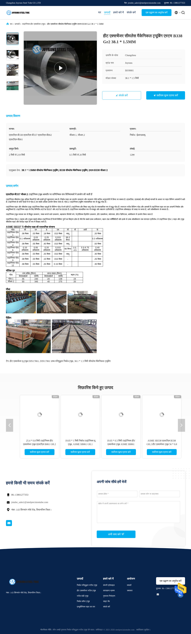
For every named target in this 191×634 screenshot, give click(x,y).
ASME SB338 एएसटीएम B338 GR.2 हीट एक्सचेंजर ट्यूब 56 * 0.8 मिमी (156, 444)
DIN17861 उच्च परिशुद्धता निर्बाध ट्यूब (56, 361)
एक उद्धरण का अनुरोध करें (156, 12)
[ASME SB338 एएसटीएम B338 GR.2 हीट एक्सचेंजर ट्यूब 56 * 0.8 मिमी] (156, 415)
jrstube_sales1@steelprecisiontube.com (29, 502)
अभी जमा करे (114, 534)
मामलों (129, 585)
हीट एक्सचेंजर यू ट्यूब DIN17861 (24, 361)
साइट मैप (106, 601)
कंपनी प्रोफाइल (109, 585)
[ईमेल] (12, 525)
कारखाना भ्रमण (109, 590)
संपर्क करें (131, 12)
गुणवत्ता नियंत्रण (109, 596)
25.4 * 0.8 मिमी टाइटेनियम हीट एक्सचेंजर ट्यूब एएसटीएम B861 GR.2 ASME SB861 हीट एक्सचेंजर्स (34, 444)
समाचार (130, 590)
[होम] (18, 12)
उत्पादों (107, 12)
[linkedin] (180, 594)
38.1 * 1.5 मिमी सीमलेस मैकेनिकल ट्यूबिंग (92, 361)
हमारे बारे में (118, 12)
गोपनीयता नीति (45, 630)
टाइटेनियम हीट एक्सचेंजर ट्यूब (33, 24)
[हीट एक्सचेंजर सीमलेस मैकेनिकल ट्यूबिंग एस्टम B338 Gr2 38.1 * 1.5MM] (60, 68)
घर (99, 12)
